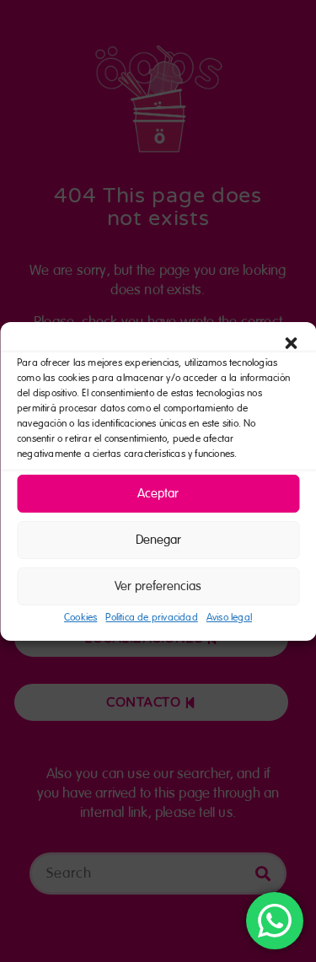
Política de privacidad (151, 617)
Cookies (80, 617)
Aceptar (158, 493)
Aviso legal (229, 617)
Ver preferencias (158, 586)
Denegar (158, 539)
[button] (290, 343)
